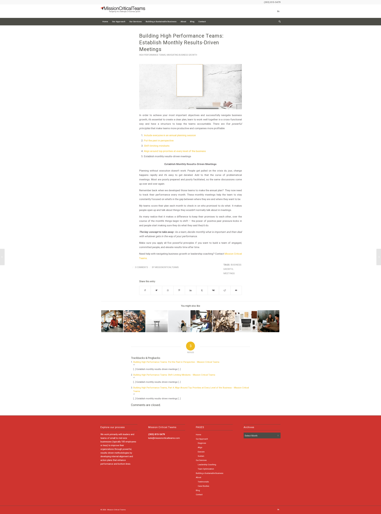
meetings (229, 273)
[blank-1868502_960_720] (190, 86)
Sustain (201, 456)
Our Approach (202, 438)
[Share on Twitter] (156, 290)
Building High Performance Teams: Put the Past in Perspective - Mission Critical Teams (176, 362)
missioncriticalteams (167, 267)
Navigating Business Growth (182, 55)
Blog (198, 490)
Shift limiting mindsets (157, 146)
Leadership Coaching (207, 464)
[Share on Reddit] (224, 290)
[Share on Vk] (213, 290)
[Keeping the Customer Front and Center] (112, 321)
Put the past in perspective (159, 140)
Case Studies (203, 486)
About (198, 477)
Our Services (201, 460)
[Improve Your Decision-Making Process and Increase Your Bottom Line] (179, 321)
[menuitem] (105, 21)
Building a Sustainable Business (209, 473)
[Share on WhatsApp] (167, 290)
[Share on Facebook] (145, 290)
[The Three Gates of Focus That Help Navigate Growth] (157, 321)
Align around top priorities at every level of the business (175, 151)
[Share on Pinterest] (179, 290)
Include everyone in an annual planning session (170, 135)
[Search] (279, 21)
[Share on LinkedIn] (190, 290)
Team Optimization (206, 468)
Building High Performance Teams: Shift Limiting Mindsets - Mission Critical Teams (174, 374)
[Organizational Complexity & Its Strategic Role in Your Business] (224, 321)
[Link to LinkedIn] (278, 11)
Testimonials (203, 481)
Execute (201, 451)
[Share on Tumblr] (201, 290)
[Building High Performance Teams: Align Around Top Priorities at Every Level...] (2, 257)
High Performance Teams (152, 55)
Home (198, 434)
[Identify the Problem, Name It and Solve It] (378, 257)
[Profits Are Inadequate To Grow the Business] (134, 321)
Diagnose (202, 443)
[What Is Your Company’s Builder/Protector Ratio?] (268, 321)
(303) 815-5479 (272, 2)
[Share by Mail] (236, 290)
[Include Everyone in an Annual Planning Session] (246, 321)
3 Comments (141, 267)
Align (200, 447)
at (134, 364)
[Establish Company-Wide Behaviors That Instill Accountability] (201, 321)
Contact (199, 494)
